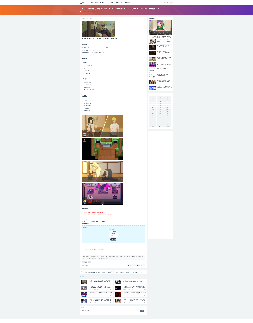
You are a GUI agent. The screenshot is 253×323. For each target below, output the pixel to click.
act (160, 97)
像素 (160, 109)
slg (152, 107)
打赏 (130, 265)
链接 (143, 265)
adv (167, 97)
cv (160, 101)
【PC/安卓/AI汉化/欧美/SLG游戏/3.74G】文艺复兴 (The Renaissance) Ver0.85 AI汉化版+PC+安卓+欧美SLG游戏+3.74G (134, 281)
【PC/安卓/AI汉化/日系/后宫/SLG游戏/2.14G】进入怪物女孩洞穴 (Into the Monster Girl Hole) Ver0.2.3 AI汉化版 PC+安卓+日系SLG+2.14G (134, 300)
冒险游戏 (167, 109)
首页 (92, 2)
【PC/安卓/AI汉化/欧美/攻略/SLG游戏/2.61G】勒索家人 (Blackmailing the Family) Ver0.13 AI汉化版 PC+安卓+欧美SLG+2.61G (100, 287)
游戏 (86, 262)
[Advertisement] (160, 185)
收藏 (134, 265)
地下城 (160, 113)
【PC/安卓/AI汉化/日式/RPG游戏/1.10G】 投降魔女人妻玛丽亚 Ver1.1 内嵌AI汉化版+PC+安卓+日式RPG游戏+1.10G (160, 37)
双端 (153, 113)
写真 (153, 111)
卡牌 (168, 111)
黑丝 (168, 126)
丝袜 (160, 107)
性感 (168, 115)
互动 (153, 109)
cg (167, 99)
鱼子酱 (160, 126)
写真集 (122, 2)
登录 (171, 2)
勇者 (160, 111)
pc (82, 262)
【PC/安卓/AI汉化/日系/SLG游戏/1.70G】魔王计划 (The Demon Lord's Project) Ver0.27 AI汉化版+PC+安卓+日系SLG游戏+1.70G (100, 300)
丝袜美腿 (167, 107)
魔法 (153, 126)
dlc (152, 103)
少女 (160, 115)
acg (86, 265)
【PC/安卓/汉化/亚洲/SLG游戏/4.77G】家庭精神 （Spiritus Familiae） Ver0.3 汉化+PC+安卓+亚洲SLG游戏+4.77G (134, 287)
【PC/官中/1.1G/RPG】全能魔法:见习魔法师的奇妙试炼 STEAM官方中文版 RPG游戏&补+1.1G (163, 87)
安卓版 (84, 11)
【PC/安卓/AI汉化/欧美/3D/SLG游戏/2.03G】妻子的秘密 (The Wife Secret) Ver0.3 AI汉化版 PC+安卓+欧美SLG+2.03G (134, 294)
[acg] (81, 11)
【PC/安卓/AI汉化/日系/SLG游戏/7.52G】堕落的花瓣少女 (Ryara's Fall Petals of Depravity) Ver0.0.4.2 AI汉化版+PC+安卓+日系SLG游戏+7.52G (100, 294)
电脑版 (117, 2)
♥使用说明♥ (127, 2)
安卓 (168, 113)
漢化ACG (102, 2)
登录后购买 (113, 239)
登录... (83, 310)
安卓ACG (97, 2)
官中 (153, 115)
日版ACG (107, 2)
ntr (167, 103)
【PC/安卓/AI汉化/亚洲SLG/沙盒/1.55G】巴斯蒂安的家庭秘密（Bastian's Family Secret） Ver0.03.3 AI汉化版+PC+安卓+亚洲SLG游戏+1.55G (100, 281)
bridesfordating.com (126, 320)
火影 (89, 262)
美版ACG (113, 2)
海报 (139, 265)
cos (152, 101)
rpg (167, 105)
